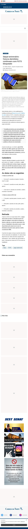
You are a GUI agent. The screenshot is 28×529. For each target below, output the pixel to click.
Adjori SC (16, 1)
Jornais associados (23, 1)
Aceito (14, 524)
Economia (6, 53)
